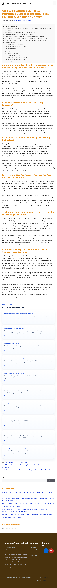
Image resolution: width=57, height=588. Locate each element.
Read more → (8, 321)
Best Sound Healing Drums (11, 433)
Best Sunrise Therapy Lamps (14, 55)
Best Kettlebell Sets (12, 48)
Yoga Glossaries (11, 547)
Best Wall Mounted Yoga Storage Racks (17, 46)
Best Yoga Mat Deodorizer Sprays (13, 403)
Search (4, 477)
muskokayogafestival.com (19, 3)
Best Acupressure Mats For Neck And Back (17, 57)
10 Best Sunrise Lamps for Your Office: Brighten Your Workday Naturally (27, 470)
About (33, 547)
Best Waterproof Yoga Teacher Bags (16, 59)
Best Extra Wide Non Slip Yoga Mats (14, 328)
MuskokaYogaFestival (16, 542)
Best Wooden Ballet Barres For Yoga (14, 358)
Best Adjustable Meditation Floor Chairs (17, 61)
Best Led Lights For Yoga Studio (15, 44)
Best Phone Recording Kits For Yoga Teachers (18, 50)
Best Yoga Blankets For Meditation (14, 373)
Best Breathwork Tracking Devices (15, 51)
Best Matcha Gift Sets (12, 53)
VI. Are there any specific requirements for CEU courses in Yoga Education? (25, 40)
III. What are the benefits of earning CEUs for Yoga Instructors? (22, 34)
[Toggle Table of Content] (51, 26)
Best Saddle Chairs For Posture (13, 418)
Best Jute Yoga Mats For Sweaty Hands (15, 388)
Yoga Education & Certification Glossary (17, 462)
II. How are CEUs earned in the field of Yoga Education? (19, 32)
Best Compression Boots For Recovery (15, 448)
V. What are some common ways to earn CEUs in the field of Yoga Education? (25, 38)
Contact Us (35, 550)
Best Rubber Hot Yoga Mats (12, 343)
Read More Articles (9, 42)
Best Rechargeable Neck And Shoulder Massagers (18, 313)
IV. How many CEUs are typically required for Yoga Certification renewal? (24, 36)
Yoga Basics (10, 550)
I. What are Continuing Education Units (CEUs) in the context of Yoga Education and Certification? (27, 29)
